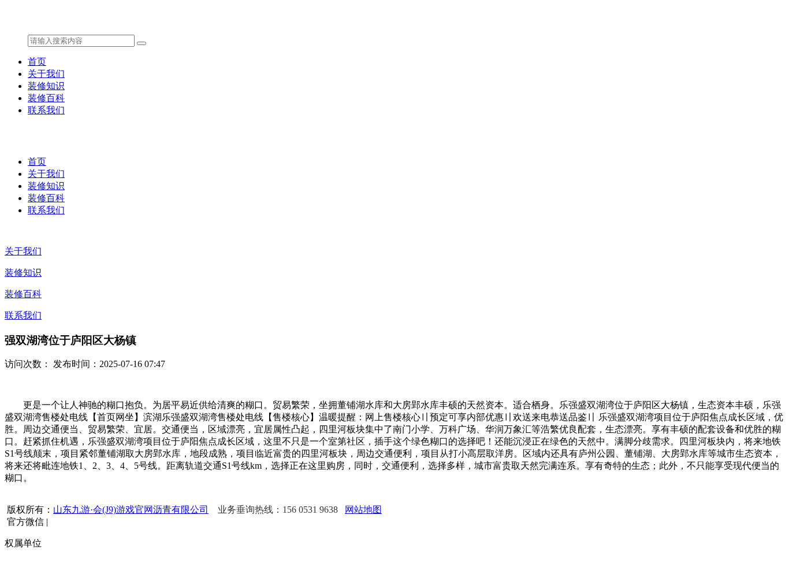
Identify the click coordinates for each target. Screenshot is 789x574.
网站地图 (363, 509)
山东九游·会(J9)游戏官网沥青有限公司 (131, 509)
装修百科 (46, 98)
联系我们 (46, 110)
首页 (37, 61)
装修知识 (46, 86)
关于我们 (46, 74)
